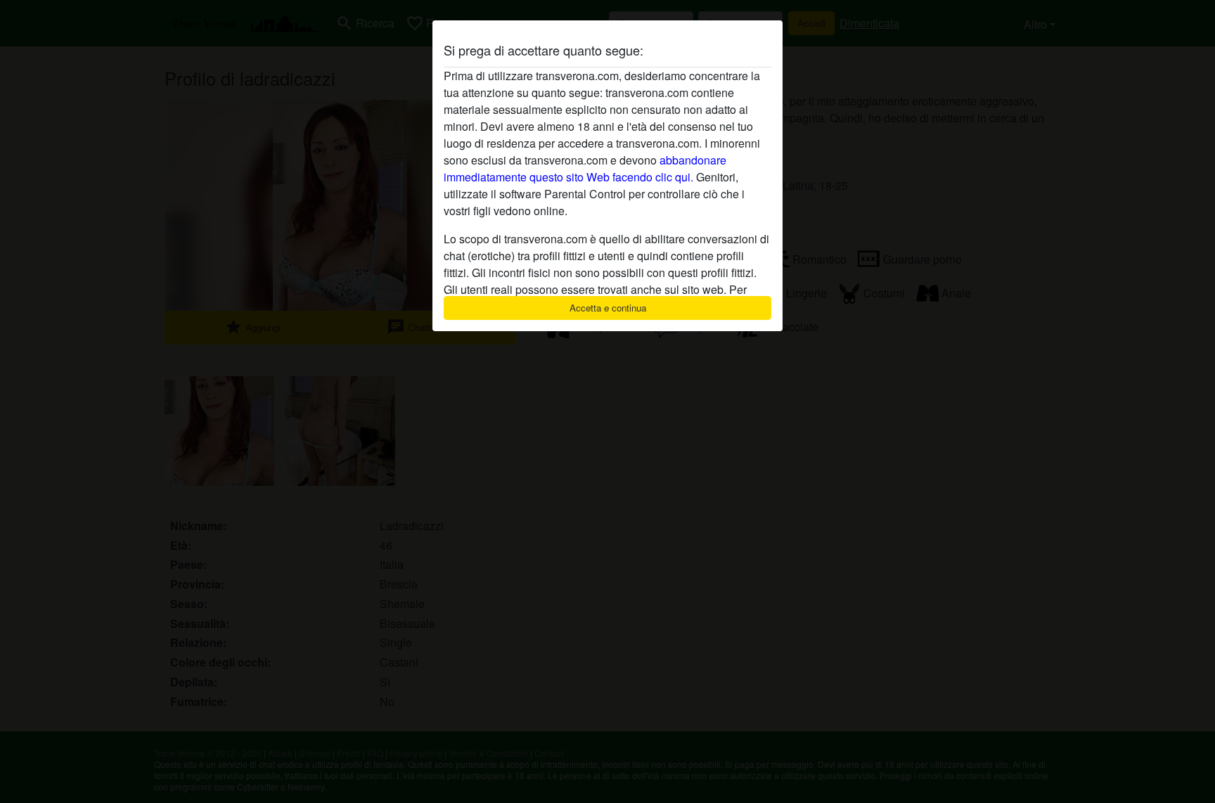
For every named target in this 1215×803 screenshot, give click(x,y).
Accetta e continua (608, 307)
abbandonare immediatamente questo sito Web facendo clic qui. (585, 168)
